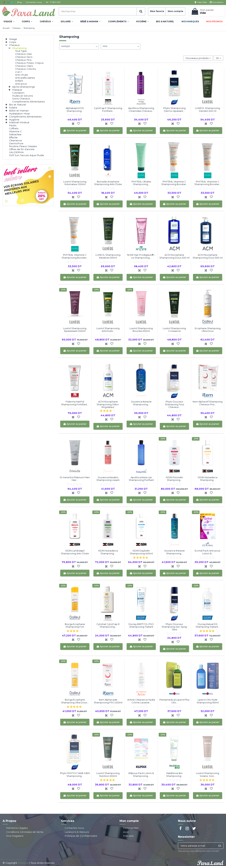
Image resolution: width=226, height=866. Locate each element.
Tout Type (21, 50)
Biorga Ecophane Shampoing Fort (75, 625)
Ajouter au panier (77, 130)
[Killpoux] (141, 766)
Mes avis (128, 835)
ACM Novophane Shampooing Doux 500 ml (208, 256)
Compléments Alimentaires (28, 101)
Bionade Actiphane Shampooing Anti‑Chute (108, 183)
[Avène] (141, 693)
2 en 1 (18, 71)
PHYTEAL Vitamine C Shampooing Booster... (174, 183)
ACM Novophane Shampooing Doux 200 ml (174, 256)
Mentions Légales (17, 827)
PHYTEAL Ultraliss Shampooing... (141, 183)
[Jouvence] (141, 395)
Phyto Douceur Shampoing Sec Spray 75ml (174, 627)
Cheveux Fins (23, 59)
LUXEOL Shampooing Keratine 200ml (108, 256)
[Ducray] (141, 617)
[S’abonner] (219, 846)
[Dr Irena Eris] (75, 470)
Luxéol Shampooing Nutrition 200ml (108, 774)
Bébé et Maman (19, 110)
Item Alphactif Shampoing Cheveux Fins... (207, 403)
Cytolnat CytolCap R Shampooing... (108, 625)
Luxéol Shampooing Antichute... (108, 330)
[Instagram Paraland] (8, 2)
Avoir (126, 832)
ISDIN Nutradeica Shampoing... (207, 479)
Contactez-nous (33, 2)
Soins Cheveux (21, 98)
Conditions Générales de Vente (24, 832)
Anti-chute (21, 74)
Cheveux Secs (23, 56)
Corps (12, 42)
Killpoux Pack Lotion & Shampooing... (141, 774)
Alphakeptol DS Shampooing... (75, 109)
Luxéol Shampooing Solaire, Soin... (207, 774)
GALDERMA (16, 152)
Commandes (130, 827)
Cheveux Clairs (24, 65)
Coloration (18, 92)
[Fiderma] (75, 395)
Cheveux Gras (23, 53)
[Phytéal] (141, 174)
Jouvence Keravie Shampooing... (141, 403)
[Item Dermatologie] (75, 101)
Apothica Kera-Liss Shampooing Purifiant (141, 479)
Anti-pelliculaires (25, 77)
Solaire (13, 107)
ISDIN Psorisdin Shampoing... (174, 479)
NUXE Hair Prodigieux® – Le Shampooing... (141, 256)
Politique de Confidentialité (81, 835)
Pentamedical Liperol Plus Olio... (174, 701)
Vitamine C (15, 131)
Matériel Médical (19, 122)
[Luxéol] (207, 101)
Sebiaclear (15, 134)
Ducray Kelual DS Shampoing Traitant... (208, 625)
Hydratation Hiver (19, 113)
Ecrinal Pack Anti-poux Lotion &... (207, 552)
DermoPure (16, 143)
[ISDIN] (174, 470)
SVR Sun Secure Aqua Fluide (26, 155)
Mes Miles (202, 2)
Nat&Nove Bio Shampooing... (174, 774)
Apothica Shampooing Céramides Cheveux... (141, 109)
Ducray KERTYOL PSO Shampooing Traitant (141, 625)
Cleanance (15, 140)
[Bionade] (108, 174)
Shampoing (19, 48)
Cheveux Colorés (25, 68)
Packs (12, 125)
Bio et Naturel (17, 104)
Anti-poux (21, 83)
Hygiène (14, 119)
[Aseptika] (141, 470)
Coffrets (13, 128)
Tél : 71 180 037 (53, 2)
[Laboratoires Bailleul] (207, 321)
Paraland (23, 862)
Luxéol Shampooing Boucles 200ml (141, 330)
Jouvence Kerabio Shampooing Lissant (108, 479)
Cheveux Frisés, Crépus (29, 62)
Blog (19, 2)
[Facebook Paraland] (4, 2)
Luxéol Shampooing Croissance (174, 330)
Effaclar (13, 137)
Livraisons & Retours (77, 832)
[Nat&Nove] (174, 766)
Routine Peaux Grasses (23, 146)
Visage (13, 39)
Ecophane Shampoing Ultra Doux (208, 330)
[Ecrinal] (207, 544)
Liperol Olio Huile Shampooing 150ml (208, 701)
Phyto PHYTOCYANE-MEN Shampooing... (75, 774)
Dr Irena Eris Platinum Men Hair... (75, 479)
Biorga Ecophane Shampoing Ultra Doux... (75, 701)
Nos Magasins (14, 835)
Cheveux (14, 45)
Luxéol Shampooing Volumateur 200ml (74, 183)
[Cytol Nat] (108, 101)
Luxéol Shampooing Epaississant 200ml (74, 330)
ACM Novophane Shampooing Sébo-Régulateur (108, 404)
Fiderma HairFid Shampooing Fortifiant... (75, 403)
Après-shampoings (23, 86)
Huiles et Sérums (22, 95)
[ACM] (174, 248)
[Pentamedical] (174, 693)
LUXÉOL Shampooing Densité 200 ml (207, 109)
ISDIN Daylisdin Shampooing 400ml (141, 552)
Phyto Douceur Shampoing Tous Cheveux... (174, 404)
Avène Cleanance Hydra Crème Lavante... (141, 701)
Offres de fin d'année (21, 149)
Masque (17, 89)
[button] (9, 21)
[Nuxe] (141, 248)
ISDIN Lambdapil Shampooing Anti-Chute (75, 552)
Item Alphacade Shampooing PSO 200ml (108, 701)
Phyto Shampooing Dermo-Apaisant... (174, 109)
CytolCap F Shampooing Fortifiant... (108, 109)
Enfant (19, 80)
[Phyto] (174, 101)
